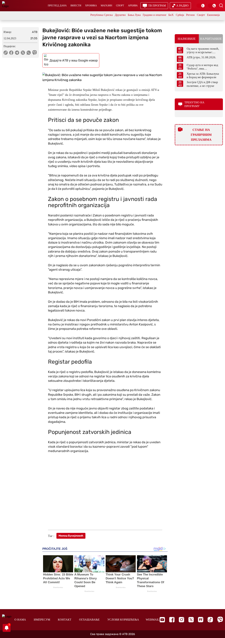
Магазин (106, 5)
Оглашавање (89, 619)
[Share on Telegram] (17, 53)
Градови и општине (154, 14)
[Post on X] (23, 53)
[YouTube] (162, 619)
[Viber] (220, 620)
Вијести (75, 5)
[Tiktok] (210, 619)
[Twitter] (191, 619)
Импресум (42, 619)
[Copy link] (6, 53)
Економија (213, 14)
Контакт (64, 619)
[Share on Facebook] (11, 53)
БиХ (171, 14)
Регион (190, 14)
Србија (180, 14)
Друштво (120, 14)
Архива (133, 5)
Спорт (120, 5)
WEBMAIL (152, 619)
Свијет (201, 14)
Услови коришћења (123, 619)
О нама (20, 619)
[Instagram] (181, 619)
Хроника (91, 5)
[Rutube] (200, 619)
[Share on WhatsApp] (29, 53)
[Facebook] (172, 619)
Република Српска (101, 14)
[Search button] (221, 5)
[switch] (201, 6)
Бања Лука (134, 14)
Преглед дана (57, 5)
